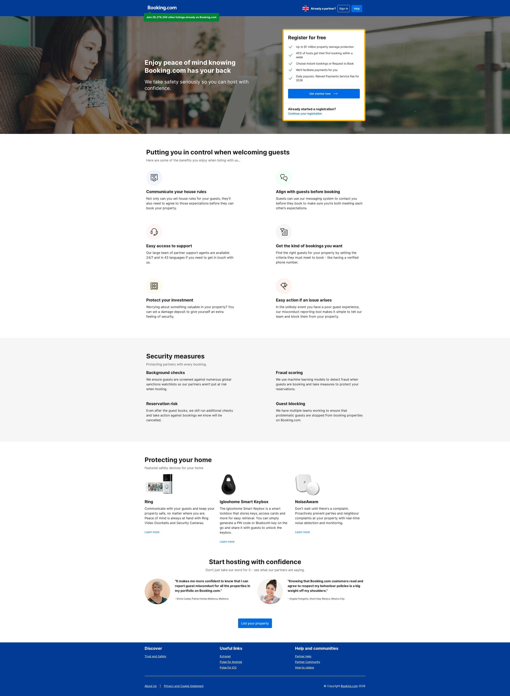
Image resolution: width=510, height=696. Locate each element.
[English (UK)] (305, 8)
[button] (181, 17)
